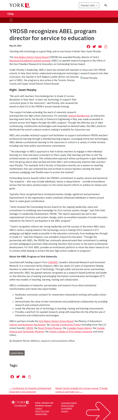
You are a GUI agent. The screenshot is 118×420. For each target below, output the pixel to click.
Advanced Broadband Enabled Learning (30, 60)
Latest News (16, 352)
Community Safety (69, 403)
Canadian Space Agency (79, 328)
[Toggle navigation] (11, 20)
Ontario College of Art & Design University (71, 331)
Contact (38, 408)
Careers (64, 411)
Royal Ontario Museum (50, 328)
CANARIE (53, 262)
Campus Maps (41, 414)
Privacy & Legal (67, 405)
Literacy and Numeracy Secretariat (27, 324)
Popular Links (88, 5)
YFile (10, 14)
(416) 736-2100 (42, 411)
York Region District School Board (31, 57)
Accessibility (66, 408)
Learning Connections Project (66, 324)
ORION (29, 328)
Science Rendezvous (79, 115)
